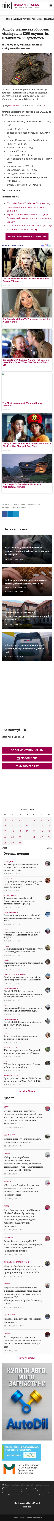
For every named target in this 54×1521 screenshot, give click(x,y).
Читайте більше (27, 1091)
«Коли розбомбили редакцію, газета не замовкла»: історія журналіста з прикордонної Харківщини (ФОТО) (23, 1269)
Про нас (27, 1506)
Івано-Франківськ (11, 912)
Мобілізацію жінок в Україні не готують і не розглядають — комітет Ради (24, 950)
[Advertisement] (27, 696)
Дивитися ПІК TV (29, 766)
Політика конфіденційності (27, 1503)
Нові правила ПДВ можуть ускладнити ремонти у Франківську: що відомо (23, 1009)
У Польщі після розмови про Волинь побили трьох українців (22, 1065)
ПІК (43, 105)
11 (27, 825)
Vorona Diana (34, 504)
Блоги (6, 1033)
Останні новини (16, 853)
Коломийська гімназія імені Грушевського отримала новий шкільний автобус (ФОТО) (27, 616)
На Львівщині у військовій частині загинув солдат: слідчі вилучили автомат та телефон (27, 551)
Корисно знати (10, 1047)
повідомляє (15, 105)
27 (41, 836)
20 (41, 831)
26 (34, 836)
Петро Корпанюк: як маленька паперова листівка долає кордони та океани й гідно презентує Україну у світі (22, 1342)
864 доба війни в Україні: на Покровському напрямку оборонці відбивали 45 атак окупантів (28, 207)
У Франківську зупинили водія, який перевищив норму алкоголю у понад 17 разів (26, 648)
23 (12, 836)
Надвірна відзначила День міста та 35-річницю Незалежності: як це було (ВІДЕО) (23, 935)
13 (41, 825)
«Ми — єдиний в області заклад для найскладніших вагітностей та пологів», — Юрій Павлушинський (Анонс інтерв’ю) (21, 1190)
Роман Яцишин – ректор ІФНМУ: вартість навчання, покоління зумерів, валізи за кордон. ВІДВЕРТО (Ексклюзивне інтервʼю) (23, 1246)
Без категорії (9, 879)
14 (49, 825)
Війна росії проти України (14, 507)
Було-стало (10, 1135)
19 (34, 831)
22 (5, 836)
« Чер (4, 847)
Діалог (9, 1098)
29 (5, 842)
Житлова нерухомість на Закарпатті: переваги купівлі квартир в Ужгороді (22, 1051)
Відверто (8, 1237)
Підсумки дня (29, 758)
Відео (6, 929)
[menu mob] (51, 6)
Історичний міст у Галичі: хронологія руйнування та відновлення (23, 1140)
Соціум (7, 946)
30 (12, 842)
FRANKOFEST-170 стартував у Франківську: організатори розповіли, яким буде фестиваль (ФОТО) (23, 994)
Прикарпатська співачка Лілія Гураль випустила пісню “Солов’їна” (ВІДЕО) (22, 1079)
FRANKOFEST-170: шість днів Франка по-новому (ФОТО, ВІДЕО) (22, 1023)
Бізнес (6, 1005)
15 (5, 831)
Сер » (49, 847)
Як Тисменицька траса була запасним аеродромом (23, 1320)
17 (20, 831)
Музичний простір (11, 1076)
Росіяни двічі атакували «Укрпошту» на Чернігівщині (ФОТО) (23, 964)
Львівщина (8, 862)
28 (49, 836)
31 (20, 842)
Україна (7, 960)
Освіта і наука (10, 896)
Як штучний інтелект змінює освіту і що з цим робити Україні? (22, 1037)
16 (12, 831)
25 (27, 836)
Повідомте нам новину (29, 750)
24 (20, 836)
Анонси (8, 1181)
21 (49, 831)
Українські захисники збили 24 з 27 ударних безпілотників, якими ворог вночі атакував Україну (29, 218)
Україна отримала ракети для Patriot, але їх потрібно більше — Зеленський (22, 978)
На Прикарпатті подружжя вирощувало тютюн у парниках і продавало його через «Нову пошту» (26, 583)
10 (20, 825)
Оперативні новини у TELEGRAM (27, 236)
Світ (5, 1062)
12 (34, 825)
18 (27, 831)
